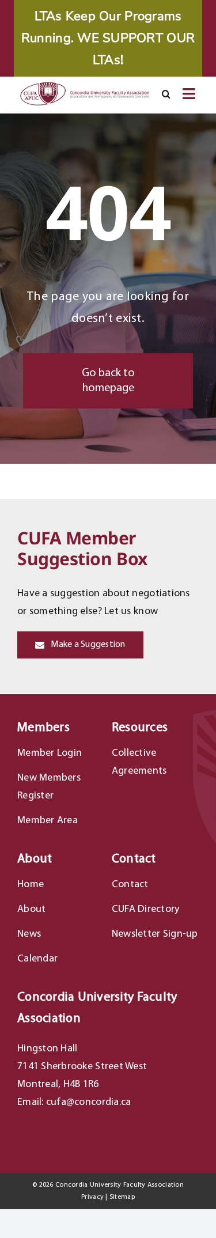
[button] (166, 94)
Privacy (92, 1197)
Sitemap (122, 1197)
